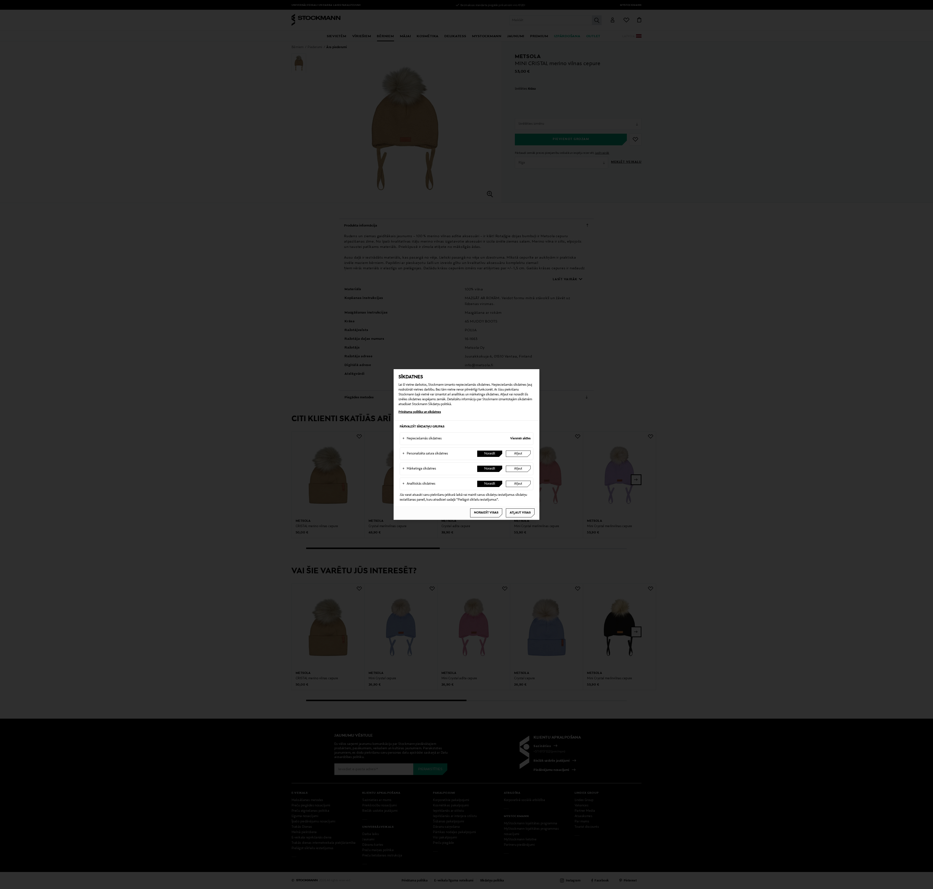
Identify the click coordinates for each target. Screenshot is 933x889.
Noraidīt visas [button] (486, 512)
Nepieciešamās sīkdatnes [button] (422, 438)
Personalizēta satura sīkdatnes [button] (425, 454)
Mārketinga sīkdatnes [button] (419, 469)
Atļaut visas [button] (520, 512)
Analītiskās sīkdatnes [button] (418, 484)
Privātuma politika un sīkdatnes (419, 412)
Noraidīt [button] (489, 453)
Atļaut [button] (518, 453)
